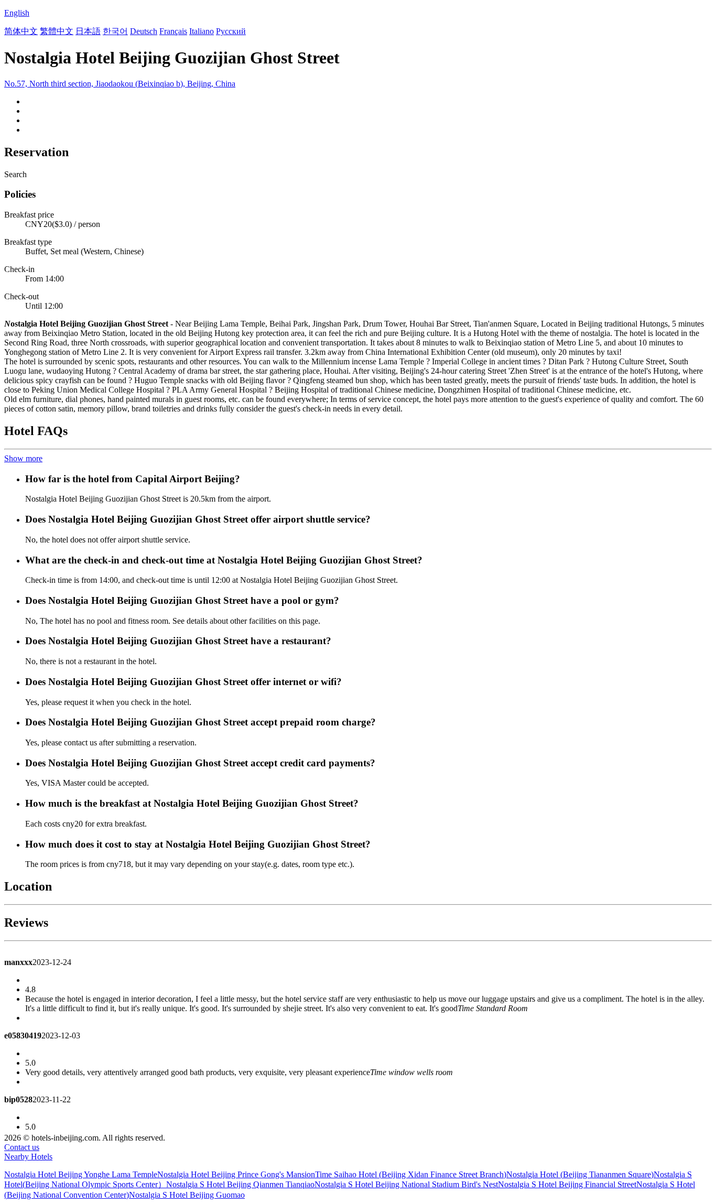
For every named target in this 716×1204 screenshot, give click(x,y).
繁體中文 (56, 31)
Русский (231, 31)
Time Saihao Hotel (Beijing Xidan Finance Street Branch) (410, 1174)
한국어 (115, 31)
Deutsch (143, 31)
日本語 (88, 31)
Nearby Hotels (28, 1156)
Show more (23, 458)
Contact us (21, 1147)
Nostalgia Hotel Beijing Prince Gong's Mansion (236, 1174)
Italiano (201, 31)
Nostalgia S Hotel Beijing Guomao (187, 1194)
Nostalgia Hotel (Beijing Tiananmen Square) (580, 1174)
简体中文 (21, 31)
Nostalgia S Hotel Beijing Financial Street (567, 1184)
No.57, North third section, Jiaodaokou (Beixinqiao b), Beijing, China (119, 83)
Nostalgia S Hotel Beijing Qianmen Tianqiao (240, 1184)
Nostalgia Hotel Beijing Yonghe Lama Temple (80, 1174)
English (16, 12)
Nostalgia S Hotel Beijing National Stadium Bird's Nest (406, 1184)
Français (173, 31)
